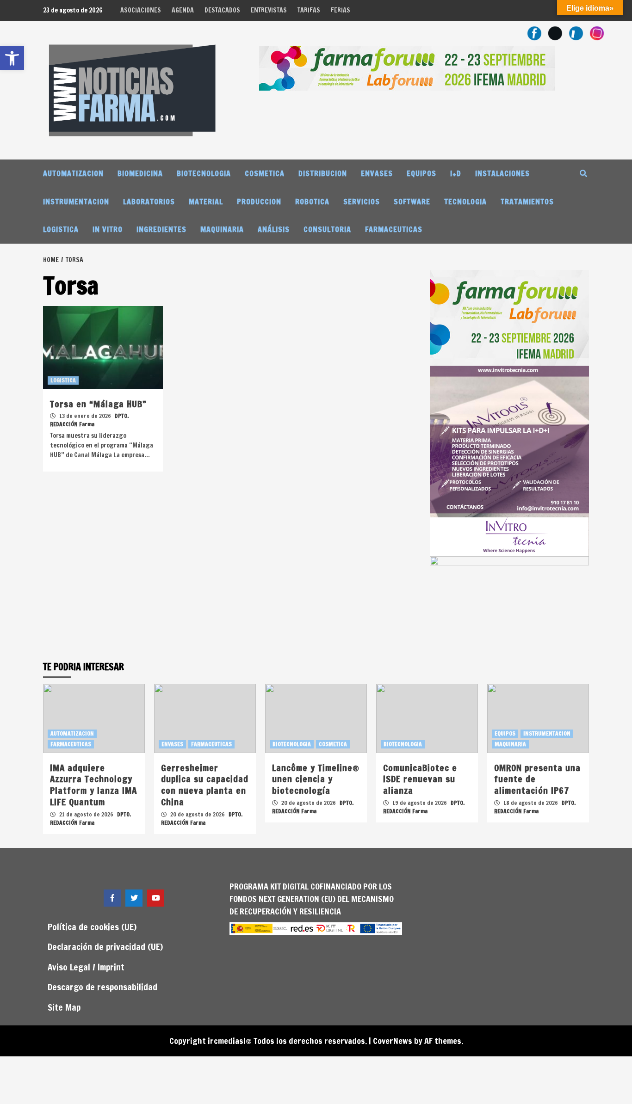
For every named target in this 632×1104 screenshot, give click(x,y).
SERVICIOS (361, 201)
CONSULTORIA (327, 229)
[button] (12, 58)
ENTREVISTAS (269, 10)
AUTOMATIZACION (73, 173)
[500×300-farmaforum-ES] (509, 317)
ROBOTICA (312, 201)
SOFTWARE (412, 201)
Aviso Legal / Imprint (86, 967)
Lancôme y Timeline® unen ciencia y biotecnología (315, 779)
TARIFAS (308, 10)
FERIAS (340, 10)
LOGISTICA (61, 229)
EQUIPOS (421, 173)
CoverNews (392, 1041)
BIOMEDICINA (140, 173)
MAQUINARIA (222, 229)
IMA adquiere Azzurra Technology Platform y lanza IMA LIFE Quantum (93, 784)
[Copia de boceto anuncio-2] (509, 460)
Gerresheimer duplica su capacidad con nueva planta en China (204, 784)
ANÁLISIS (274, 229)
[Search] (583, 173)
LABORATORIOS (149, 201)
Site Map (64, 1007)
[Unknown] (407, 67)
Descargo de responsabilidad (102, 987)
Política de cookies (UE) (92, 926)
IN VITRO (108, 229)
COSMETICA (265, 173)
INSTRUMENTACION (76, 201)
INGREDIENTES (161, 229)
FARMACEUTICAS (393, 229)
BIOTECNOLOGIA (204, 173)
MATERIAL (206, 201)
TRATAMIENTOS (527, 201)
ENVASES (377, 173)
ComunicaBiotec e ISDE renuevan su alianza (420, 779)
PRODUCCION (259, 201)
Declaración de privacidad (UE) (105, 946)
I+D (455, 173)
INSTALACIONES (502, 173)
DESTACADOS (222, 10)
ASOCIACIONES (140, 10)
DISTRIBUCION (322, 173)
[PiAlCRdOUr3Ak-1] (509, 603)
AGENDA (183, 10)
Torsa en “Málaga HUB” (98, 404)
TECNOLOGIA (465, 201)
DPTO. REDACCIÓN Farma (89, 420)
